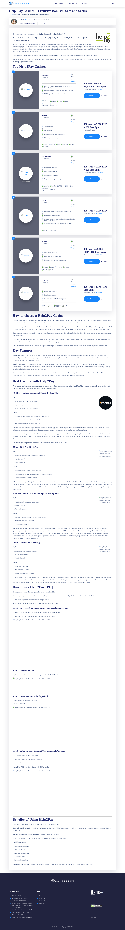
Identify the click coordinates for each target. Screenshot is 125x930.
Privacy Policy (43, 898)
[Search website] (113, 3)
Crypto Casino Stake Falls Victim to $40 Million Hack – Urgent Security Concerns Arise (22, 905)
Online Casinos (58, 3)
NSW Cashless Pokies (18, 915)
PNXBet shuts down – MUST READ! (22, 917)
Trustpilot (93, 917)
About (41, 896)
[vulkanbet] (26, 90)
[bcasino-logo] (26, 255)
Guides (84, 3)
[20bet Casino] (26, 173)
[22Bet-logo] (26, 215)
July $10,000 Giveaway (19, 896)
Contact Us (42, 901)
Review (105, 95)
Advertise (41, 903)
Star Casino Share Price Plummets (21, 912)
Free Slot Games (73, 3)
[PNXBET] (26, 131)
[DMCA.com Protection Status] (96, 906)
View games (73, 81)
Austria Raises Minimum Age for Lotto (23, 910)
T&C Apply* (100, 89)
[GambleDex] (20, 3)
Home (11, 14)
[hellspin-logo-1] (26, 293)
